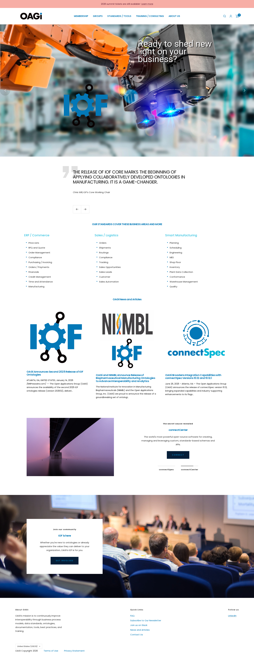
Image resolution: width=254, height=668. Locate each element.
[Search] (224, 16)
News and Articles (140, 629)
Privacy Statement (74, 650)
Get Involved (64, 560)
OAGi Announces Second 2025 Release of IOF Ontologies (55, 373)
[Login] (230, 16)
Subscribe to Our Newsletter (145, 620)
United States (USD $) (27, 646)
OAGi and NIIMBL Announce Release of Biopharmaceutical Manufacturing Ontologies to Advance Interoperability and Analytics (125, 378)
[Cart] (237, 16)
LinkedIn (232, 615)
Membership (81, 16)
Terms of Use (51, 650)
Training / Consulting (150, 16)
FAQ (132, 615)
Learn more (147, 3)
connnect (178, 454)
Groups (98, 16)
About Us (174, 16)
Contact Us (136, 634)
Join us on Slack (138, 625)
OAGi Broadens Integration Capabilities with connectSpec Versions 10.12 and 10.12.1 (193, 376)
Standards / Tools (119, 16)
